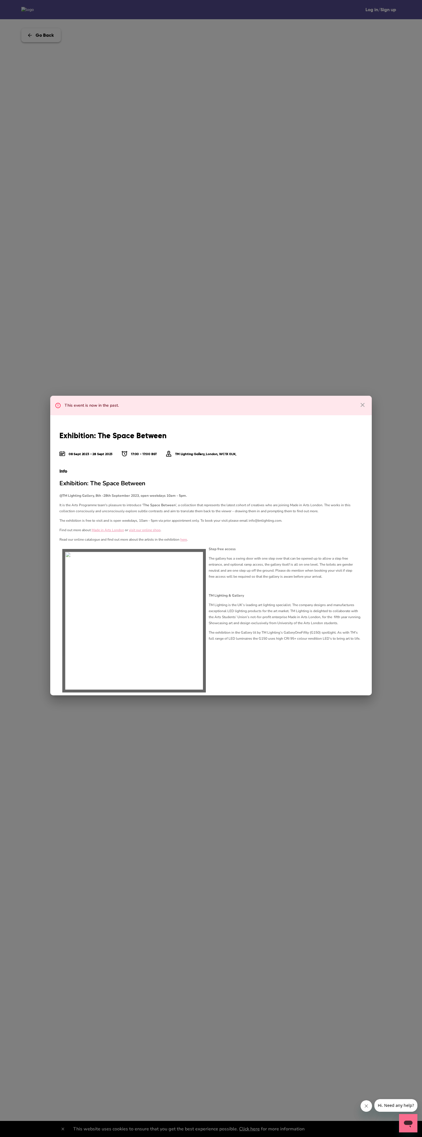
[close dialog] (362, 405)
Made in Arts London (108, 530)
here (183, 539)
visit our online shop (144, 530)
